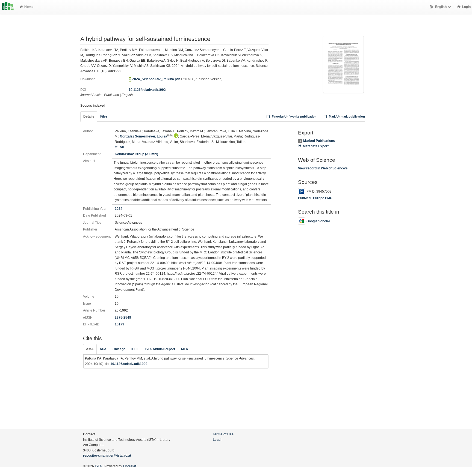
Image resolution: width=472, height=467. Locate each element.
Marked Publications (319, 141)
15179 (119, 324)
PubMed (304, 198)
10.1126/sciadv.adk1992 (147, 90)
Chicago (119, 349)
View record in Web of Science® (322, 168)
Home (29, 7)
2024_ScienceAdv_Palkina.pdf (156, 79)
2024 (118, 209)
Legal (217, 440)
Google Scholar (318, 221)
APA (103, 349)
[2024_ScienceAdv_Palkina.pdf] (343, 64)
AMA (90, 349)
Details (88, 116)
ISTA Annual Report (160, 349)
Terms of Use (223, 434)
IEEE (135, 349)
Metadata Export (315, 146)
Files (104, 116)
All (121, 147)
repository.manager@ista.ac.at (107, 455)
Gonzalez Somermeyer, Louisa (146, 136)
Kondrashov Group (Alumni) (136, 154)
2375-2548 (123, 317)
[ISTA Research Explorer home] (8, 7)
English (440, 7)
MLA (184, 349)
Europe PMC (322, 198)
